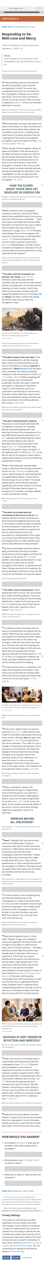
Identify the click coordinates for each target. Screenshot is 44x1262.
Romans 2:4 (26, 346)
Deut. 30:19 (26, 230)
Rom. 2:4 (20, 102)
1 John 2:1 (12, 1098)
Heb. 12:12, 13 (19, 801)
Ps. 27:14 (18, 179)
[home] (3, 3)
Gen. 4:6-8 (6, 245)
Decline (16, 1257)
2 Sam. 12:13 (7, 239)
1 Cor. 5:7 (25, 1064)
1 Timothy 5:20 (19, 827)
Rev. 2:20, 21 (16, 610)
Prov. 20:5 (19, 402)
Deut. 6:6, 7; (20, 973)
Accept (6, 1257)
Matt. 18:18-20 (14, 377)
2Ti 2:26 (34, 769)
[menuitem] (3, 3)
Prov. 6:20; (30, 973)
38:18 (4, 656)
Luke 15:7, (15, 732)
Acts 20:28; (11, 143)
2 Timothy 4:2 (21, 471)
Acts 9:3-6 (6, 604)
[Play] (1, 12)
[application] (22, 12)
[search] (41, 3)
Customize (27, 1257)
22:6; (37, 973)
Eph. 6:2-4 (6, 976)
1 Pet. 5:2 (20, 143)
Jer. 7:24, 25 (34, 452)
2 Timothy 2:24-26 (27, 260)
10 (21, 732)
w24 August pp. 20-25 (18, 8)
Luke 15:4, (26, 277)
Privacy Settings (17, 1251)
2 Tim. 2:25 (19, 740)
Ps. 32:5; (38, 653)
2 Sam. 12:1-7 (13, 446)
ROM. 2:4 (18, 48)
